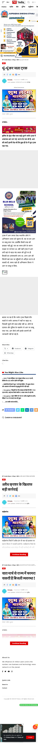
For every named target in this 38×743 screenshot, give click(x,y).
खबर (4, 63)
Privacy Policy (10, 737)
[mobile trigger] (4, 2)
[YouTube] (9, 671)
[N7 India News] (19, 2)
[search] (28, 2)
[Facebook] (2, 671)
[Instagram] (12, 671)
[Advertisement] (19, 169)
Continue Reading (19, 554)
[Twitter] (5, 671)
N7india (10, 79)
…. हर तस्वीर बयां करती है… (11, 402)
